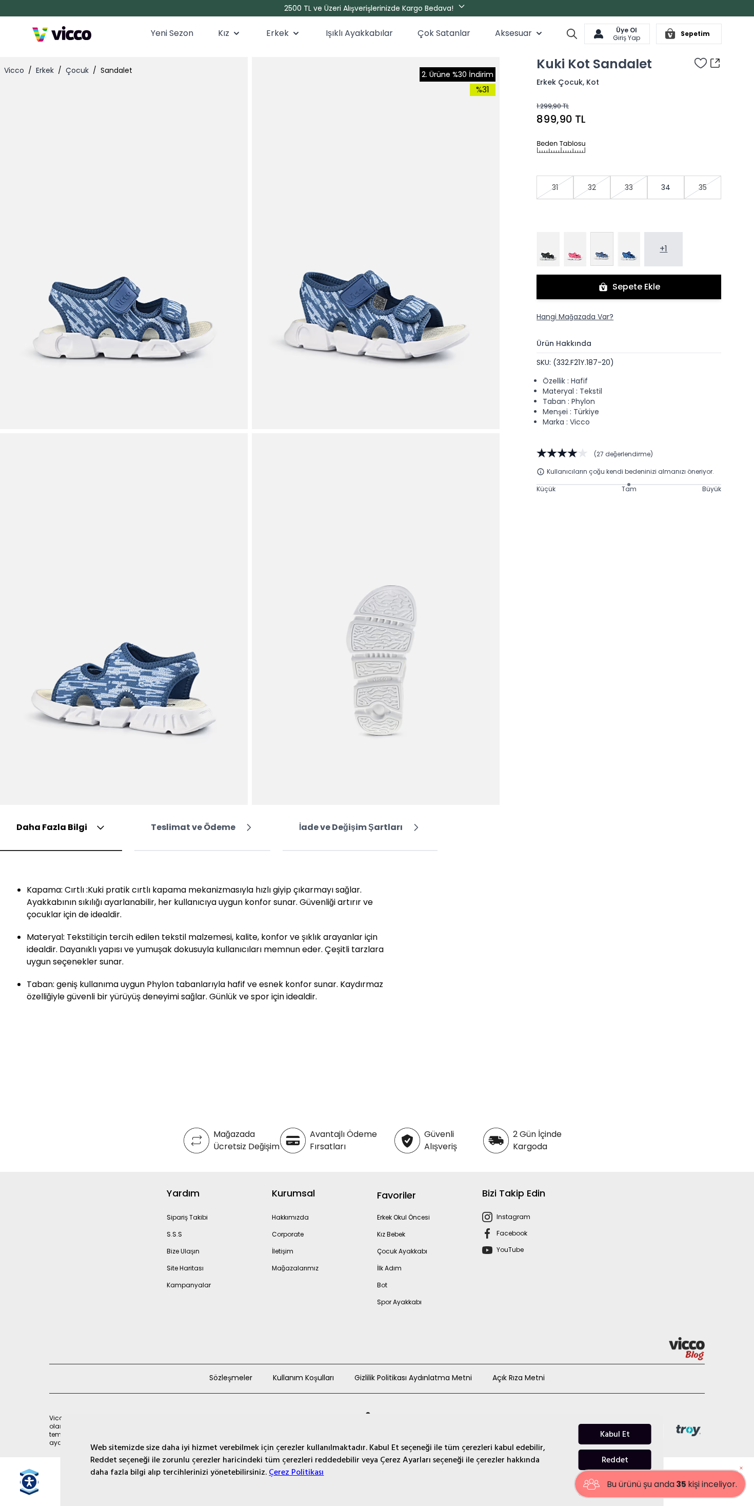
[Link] (61, 34)
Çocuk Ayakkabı (402, 1251)
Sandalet (116, 70)
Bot (382, 1285)
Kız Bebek (391, 1234)
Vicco (14, 70)
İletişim (282, 1251)
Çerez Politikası (296, 1472)
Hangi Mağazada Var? (575, 317)
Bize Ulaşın (183, 1251)
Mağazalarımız (295, 1268)
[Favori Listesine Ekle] (701, 63)
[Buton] (464, 8)
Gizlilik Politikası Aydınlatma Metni (413, 1378)
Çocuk (77, 70)
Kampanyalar (189, 1285)
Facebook (512, 1233)
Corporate (288, 1234)
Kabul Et (615, 1434)
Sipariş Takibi (187, 1217)
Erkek (45, 70)
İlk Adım (389, 1268)
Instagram (513, 1216)
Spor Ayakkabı (399, 1302)
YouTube (510, 1249)
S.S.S (174, 1234)
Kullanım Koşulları (303, 1378)
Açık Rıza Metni (518, 1378)
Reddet (615, 1459)
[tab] (61, 828)
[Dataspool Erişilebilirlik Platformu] (29, 1482)
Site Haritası (185, 1268)
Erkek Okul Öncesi (403, 1217)
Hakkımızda (290, 1217)
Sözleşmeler (230, 1378)
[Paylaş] (715, 63)
